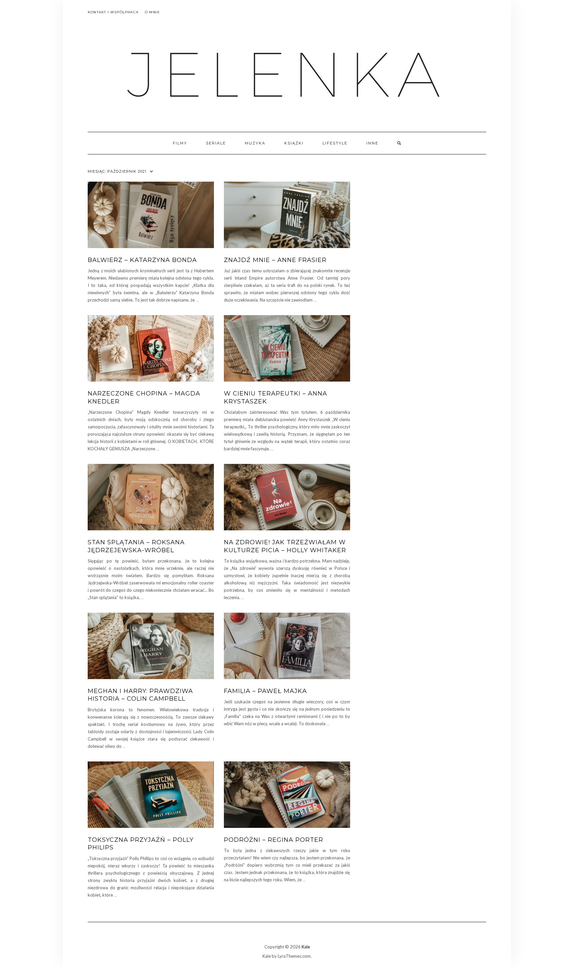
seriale (216, 143)
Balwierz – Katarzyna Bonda (142, 260)
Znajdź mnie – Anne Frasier (275, 260)
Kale (306, 946)
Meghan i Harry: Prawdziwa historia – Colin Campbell (140, 694)
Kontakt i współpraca (113, 12)
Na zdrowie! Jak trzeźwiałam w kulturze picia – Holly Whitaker (285, 546)
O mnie (152, 12)
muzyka (255, 143)
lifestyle (335, 143)
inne (372, 143)
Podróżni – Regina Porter (273, 839)
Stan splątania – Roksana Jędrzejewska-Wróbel (136, 546)
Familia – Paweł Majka (265, 691)
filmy (180, 143)
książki (294, 143)
